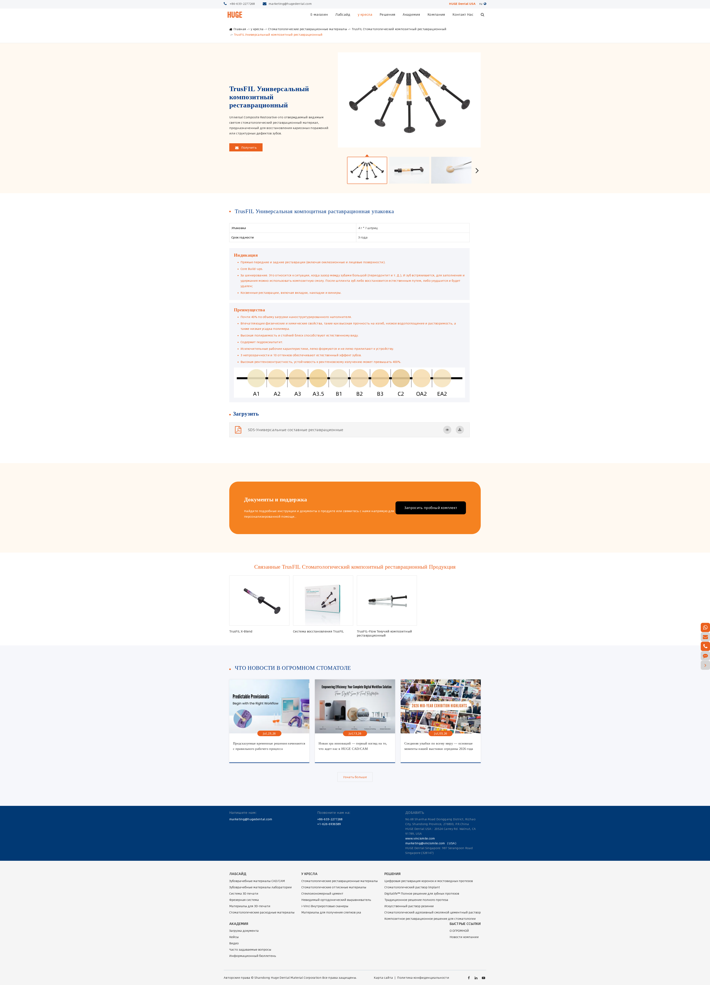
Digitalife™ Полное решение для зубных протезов (421, 893)
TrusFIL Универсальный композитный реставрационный (278, 35)
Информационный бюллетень (252, 956)
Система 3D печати (243, 893)
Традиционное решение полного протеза (416, 900)
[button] (477, 170)
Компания (436, 14)
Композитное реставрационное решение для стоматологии (430, 919)
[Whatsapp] (705, 627)
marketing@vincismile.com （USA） (431, 843)
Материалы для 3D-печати (249, 906)
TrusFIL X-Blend (241, 631)
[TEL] (705, 646)
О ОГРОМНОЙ (459, 931)
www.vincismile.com (420, 838)
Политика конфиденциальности (423, 978)
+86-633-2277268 (242, 4)
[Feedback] (705, 655)
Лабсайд (342, 14)
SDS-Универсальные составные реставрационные (295, 429)
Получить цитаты (248, 148)
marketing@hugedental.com (290, 4)
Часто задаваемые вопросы (250, 949)
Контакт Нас (462, 14)
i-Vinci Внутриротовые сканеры (324, 906)
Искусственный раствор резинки (409, 906)
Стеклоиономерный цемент (322, 893)
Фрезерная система (244, 900)
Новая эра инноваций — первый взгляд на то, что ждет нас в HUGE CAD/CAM (353, 746)
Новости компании (464, 937)
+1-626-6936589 (329, 824)
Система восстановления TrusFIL (318, 631)
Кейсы (234, 937)
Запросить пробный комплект (430, 507)
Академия (411, 14)
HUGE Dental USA (462, 4)
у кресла (365, 14)
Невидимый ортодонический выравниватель (336, 900)
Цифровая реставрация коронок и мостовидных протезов (428, 881)
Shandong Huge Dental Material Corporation (288, 978)
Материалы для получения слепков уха (331, 912)
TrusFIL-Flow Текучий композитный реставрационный (384, 633)
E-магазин (319, 14)
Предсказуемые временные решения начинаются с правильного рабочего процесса (269, 746)
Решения (387, 14)
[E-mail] (705, 637)
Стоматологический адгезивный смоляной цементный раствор (432, 912)
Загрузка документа (244, 931)
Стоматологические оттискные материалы (333, 887)
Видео (234, 943)
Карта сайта (383, 978)
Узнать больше (355, 777)
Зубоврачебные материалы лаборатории (260, 887)
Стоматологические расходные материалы (262, 912)
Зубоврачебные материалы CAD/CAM (257, 881)
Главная (240, 29)
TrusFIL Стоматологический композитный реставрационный (399, 29)
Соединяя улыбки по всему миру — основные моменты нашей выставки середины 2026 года (438, 746)
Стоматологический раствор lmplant (412, 887)
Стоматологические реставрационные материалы (307, 29)
